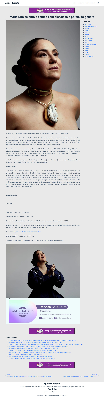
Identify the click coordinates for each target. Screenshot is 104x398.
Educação (87, 32)
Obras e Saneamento (91, 44)
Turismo (87, 54)
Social (86, 52)
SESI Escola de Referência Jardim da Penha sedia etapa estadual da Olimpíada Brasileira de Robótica (38, 346)
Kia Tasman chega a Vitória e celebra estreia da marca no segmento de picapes (32, 358)
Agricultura (88, 24)
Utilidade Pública (89, 56)
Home (74, 2)
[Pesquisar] (98, 2)
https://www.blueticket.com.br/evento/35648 (27, 232)
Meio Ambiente (89, 40)
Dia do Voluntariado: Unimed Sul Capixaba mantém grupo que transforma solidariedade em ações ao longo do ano (42, 340)
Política (87, 48)
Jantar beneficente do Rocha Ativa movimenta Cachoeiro (25, 354)
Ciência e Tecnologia (91, 26)
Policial (87, 46)
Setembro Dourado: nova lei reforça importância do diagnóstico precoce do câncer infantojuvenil (37, 342)
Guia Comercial (90, 2)
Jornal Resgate (12, 3)
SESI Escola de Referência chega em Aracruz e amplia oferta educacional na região (33, 348)
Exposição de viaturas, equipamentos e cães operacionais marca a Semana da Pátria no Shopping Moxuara (40, 352)
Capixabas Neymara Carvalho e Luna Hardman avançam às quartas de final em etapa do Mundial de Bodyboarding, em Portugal (46, 344)
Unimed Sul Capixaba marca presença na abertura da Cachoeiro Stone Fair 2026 (32, 350)
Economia (87, 30)
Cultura (87, 28)
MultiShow (88, 42)
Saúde (86, 50)
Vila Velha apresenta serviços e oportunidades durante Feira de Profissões (30, 356)
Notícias (80, 2)
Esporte (87, 34)
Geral (86, 36)
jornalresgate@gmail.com (52, 392)
